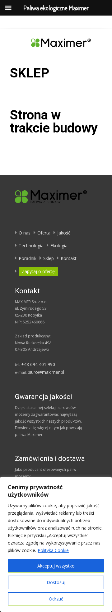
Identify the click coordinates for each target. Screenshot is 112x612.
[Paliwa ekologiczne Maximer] (56, 41)
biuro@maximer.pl (46, 372)
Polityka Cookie (53, 550)
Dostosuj (56, 582)
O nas (24, 233)
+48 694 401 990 (38, 364)
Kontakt (69, 258)
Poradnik (27, 258)
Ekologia (59, 245)
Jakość (63, 233)
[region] (56, 544)
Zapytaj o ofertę (38, 271)
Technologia (31, 245)
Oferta (43, 233)
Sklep (48, 258)
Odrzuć (56, 599)
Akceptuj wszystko (56, 566)
